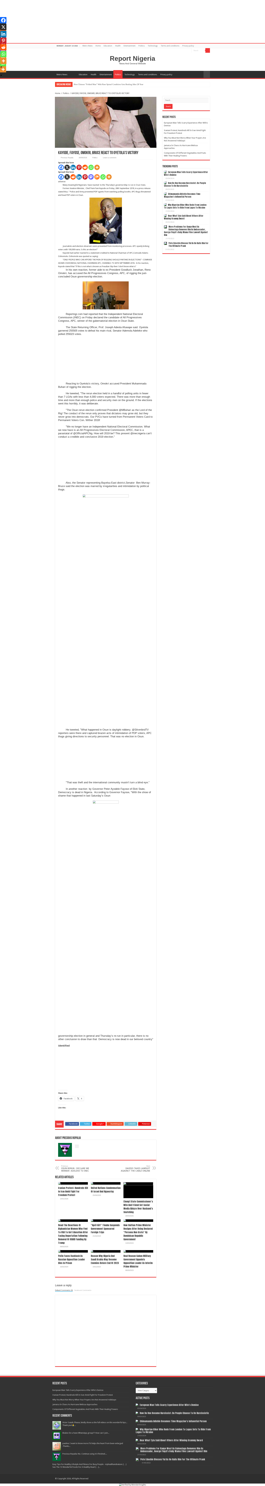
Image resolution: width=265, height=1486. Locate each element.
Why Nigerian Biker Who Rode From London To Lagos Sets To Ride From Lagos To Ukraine (185, 206)
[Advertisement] (105, 360)
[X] (67, 167)
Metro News (87, 46)
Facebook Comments (82, 1290)
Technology (153, 46)
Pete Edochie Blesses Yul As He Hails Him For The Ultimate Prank (188, 244)
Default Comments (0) (64, 1290)
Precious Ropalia (67, 158)
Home (98, 46)
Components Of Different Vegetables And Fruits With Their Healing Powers (85, 1409)
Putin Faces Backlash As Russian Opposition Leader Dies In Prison (71, 1259)
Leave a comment (109, 158)
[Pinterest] (79, 167)
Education (108, 46)
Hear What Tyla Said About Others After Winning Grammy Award (183, 217)
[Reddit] (85, 167)
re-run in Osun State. (137, 185)
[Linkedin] (73, 167)
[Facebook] (61, 167)
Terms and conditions (170, 46)
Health (118, 46)
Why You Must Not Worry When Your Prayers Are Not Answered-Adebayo (84, 1400)
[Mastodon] (91, 177)
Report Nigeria (132, 58)
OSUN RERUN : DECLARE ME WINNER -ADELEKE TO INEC (75, 1168)
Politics (141, 46)
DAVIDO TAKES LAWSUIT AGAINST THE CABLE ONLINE (135, 1168)
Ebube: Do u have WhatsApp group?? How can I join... (85, 1433)
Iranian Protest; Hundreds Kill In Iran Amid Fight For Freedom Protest (73, 1191)
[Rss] (189, 50)
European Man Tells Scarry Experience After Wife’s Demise (186, 173)
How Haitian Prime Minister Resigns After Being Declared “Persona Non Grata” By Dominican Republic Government (138, 1232)
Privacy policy (188, 46)
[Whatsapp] (91, 167)
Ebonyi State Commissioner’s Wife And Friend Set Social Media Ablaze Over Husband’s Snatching (138, 1207)
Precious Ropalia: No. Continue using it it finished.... (84, 1454)
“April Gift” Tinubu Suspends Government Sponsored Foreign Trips (105, 1228)
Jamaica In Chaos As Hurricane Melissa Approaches (74, 1404)
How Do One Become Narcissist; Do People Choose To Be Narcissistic (103, 84)
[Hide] (1, 75)
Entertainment (129, 46)
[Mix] (97, 177)
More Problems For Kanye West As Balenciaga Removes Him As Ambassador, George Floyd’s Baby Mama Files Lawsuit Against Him (186, 230)
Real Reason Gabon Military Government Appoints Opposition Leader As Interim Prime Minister (138, 1261)
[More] (97, 167)
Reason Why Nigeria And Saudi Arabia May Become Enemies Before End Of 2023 (105, 1259)
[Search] (207, 50)
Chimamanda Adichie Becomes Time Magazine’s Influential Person (182, 195)
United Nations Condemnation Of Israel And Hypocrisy (106, 1189)
